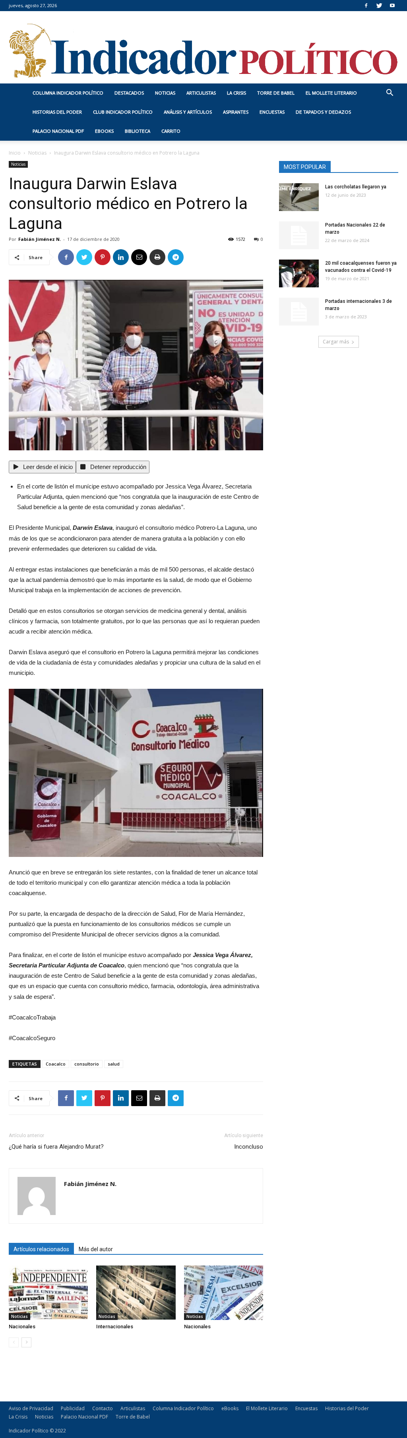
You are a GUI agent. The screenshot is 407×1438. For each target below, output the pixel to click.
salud (114, 1064)
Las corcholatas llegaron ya (355, 187)
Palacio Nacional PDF (58, 131)
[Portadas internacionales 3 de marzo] (299, 312)
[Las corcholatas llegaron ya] (299, 197)
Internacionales (114, 1326)
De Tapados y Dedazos (323, 112)
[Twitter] (379, 5)
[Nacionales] (48, 1293)
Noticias (165, 93)
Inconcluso (248, 1146)
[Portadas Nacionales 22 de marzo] (299, 235)
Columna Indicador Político (68, 93)
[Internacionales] (135, 1293)
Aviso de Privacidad (31, 1408)
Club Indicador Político (123, 112)
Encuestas (272, 112)
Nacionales (22, 1326)
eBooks (104, 131)
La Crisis (236, 93)
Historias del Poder (57, 112)
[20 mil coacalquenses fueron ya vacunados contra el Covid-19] (299, 273)
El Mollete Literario (331, 93)
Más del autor (96, 1249)
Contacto (102, 1408)
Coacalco (56, 1064)
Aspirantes (235, 112)
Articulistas (201, 93)
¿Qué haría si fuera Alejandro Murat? (56, 1146)
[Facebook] (366, 5)
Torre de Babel (276, 93)
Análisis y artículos (188, 112)
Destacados (129, 93)
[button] (389, 93)
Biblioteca (137, 131)
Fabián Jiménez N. (39, 239)
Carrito (170, 131)
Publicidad (73, 1408)
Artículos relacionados (41, 1249)
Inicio (15, 152)
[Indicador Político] (203, 47)
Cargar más (336, 341)
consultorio (86, 1064)
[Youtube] (392, 5)
